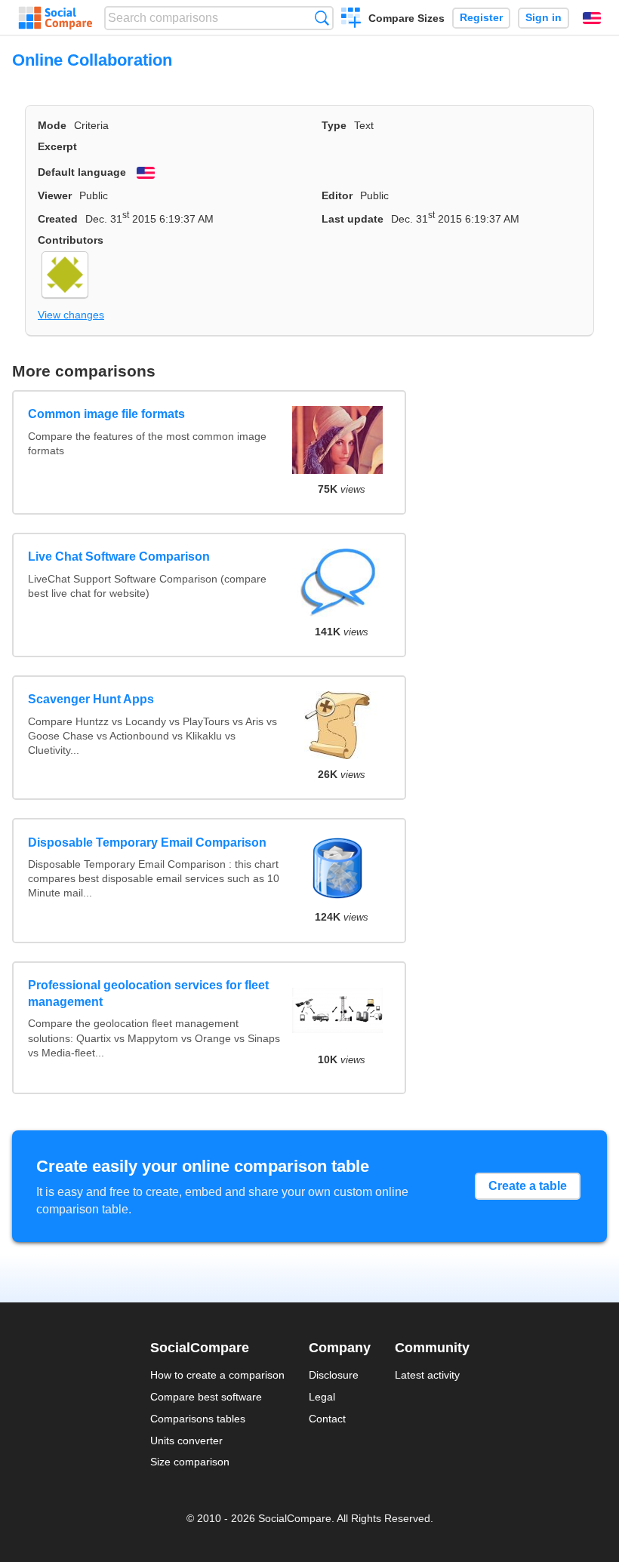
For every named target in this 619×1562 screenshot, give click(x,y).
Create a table (527, 1185)
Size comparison (189, 1462)
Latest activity (427, 1375)
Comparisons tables (197, 1419)
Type (334, 125)
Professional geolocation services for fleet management (148, 993)
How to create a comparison (217, 1375)
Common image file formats (106, 413)
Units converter (186, 1440)
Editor (337, 195)
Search (322, 18)
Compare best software (206, 1397)
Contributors (70, 240)
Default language (82, 172)
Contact (327, 1419)
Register (481, 17)
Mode (52, 125)
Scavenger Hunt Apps (91, 699)
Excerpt (57, 146)
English (592, 18)
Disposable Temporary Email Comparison (147, 842)
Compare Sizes (406, 18)
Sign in (543, 17)
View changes (71, 315)
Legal (322, 1397)
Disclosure (334, 1375)
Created (58, 219)
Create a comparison (351, 19)
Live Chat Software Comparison (119, 556)
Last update (352, 219)
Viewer (55, 195)
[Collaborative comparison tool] (55, 18)
